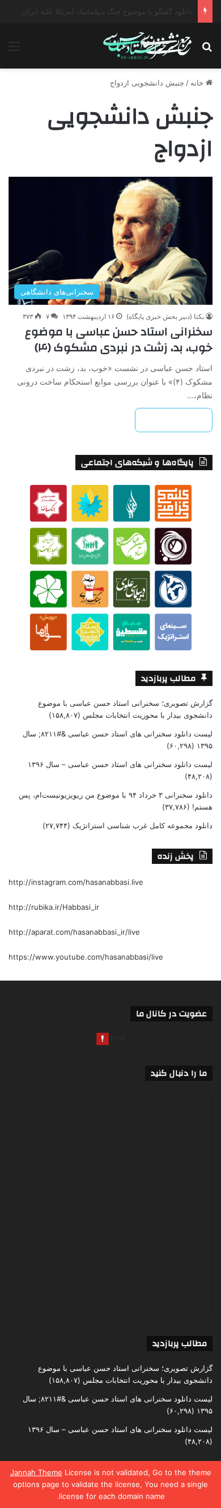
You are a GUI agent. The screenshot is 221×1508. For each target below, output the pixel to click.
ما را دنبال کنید (179, 1073)
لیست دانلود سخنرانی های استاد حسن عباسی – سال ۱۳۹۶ (120, 764)
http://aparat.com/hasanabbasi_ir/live (74, 931)
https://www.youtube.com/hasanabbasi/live (85, 956)
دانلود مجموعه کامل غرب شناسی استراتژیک (142, 825)
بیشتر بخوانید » (174, 420)
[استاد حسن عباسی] (147, 46)
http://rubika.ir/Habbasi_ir (53, 906)
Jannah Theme (36, 1472)
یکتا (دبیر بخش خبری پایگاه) (165, 316)
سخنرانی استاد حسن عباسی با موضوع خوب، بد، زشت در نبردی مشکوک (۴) (118, 339)
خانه (198, 82)
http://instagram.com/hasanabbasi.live (75, 882)
